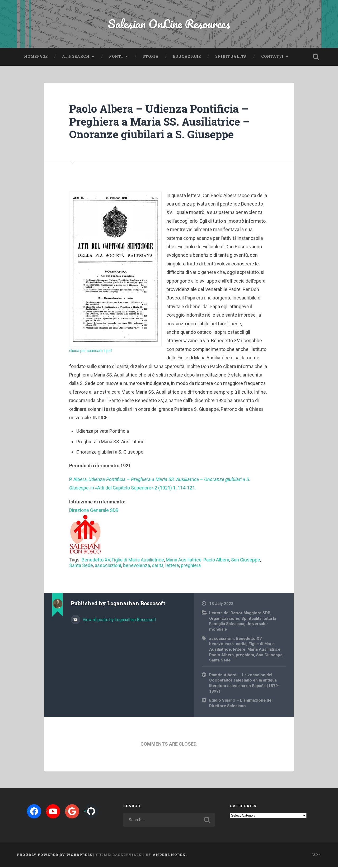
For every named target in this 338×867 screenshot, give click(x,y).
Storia (151, 56)
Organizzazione (224, 618)
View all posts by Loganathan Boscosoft (119, 619)
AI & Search (76, 56)
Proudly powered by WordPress (54, 854)
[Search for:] (169, 820)
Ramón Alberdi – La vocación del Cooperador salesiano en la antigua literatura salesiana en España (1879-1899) (244, 683)
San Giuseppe (245, 560)
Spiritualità (231, 56)
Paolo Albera (216, 560)
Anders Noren (169, 854)
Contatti (272, 56)
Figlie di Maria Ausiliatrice (138, 560)
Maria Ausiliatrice (183, 560)
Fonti (116, 56)
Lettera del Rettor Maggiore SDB (239, 613)
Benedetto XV (96, 560)
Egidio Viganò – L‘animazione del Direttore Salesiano (241, 703)
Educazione (187, 56)
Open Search (316, 57)
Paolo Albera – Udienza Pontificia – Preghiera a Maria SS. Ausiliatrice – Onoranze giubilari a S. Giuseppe (159, 121)
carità (157, 565)
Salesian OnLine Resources (169, 23)
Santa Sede (81, 565)
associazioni (108, 565)
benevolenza (136, 565)
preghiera (191, 565)
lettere (172, 565)
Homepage (36, 56)
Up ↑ (316, 854)
